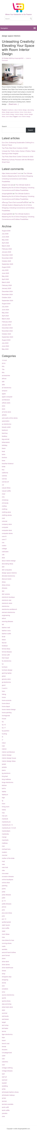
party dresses (6, 895)
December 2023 (7, 328)
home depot (6, 706)
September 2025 (7, 264)
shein (4, 958)
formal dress (6, 649)
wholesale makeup (8, 1095)
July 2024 (5, 306)
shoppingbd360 (7, 193)
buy (3, 469)
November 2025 (7, 258)
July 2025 (5, 270)
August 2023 (6, 340)
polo (3, 916)
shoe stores (6, 964)
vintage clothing (7, 1068)
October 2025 (6, 261)
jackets (4, 767)
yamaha (4, 1113)
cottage (4, 548)
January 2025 (6, 288)
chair (3, 494)
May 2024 (5, 313)
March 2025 (6, 282)
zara (3, 1116)
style (3, 1010)
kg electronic (6, 773)
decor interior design (20, 110)
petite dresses (6, 904)
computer (5, 527)
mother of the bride (8, 858)
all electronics (6, 387)
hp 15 (4, 725)
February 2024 (7, 322)
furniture (4, 667)
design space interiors (12, 112)
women (4, 1101)
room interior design (24, 116)
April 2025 (5, 279)
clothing (4, 509)
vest (3, 1065)
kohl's (4, 788)
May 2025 (5, 276)
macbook (5, 819)
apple (4, 394)
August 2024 (6, 303)
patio (3, 898)
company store (7, 524)
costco (4, 545)
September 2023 (7, 337)
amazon (4, 391)
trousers (4, 1049)
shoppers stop (6, 977)
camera (4, 476)
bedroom (11, 110)
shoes (4, 970)
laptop (4, 791)
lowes (4, 810)
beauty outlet (6, 427)
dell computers (7, 570)
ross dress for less (8, 940)
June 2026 (5, 237)
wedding (5, 1086)
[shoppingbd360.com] (18, 11)
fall (3, 624)
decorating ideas (7, 564)
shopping (5, 980)
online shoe (6, 882)
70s (3, 369)
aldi (3, 381)
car (3, 485)
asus (3, 409)
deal (3, 558)
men (3, 846)
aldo (3, 384)
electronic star (6, 600)
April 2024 (5, 316)
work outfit (5, 1107)
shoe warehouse (7, 967)
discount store (6, 579)
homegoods (6, 715)
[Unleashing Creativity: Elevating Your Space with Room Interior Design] (12, 84)
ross (3, 937)
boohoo (4, 457)
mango (4, 837)
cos (3, 542)
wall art (4, 1077)
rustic (4, 946)
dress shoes (6, 585)
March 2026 (6, 246)
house (4, 718)
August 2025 (6, 267)
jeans (4, 770)
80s (3, 372)
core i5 (4, 536)
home (21, 112)
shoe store (5, 961)
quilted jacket (6, 922)
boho (3, 454)
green (4, 676)
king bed (5, 776)
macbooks (5, 834)
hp (3, 721)
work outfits (5, 1110)
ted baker (5, 1028)
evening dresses (7, 621)
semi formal (6, 955)
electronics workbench (9, 609)
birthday (4, 445)
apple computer (7, 397)
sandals (4, 949)
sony (3, 992)
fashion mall (6, 627)
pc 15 (4, 901)
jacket (4, 764)
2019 (3, 363)
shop (3, 973)
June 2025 (5, 273)
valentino (5, 1062)
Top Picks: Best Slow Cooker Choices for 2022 (17, 156)
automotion (5, 421)
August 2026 (6, 231)
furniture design (7, 670)
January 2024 (6, 325)
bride (3, 466)
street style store (7, 1007)
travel (4, 1040)
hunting (4, 734)
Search (4, 126)
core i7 (4, 539)
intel (3, 746)
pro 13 (4, 919)
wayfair (4, 1083)
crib (3, 554)
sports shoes (6, 1001)
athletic (4, 415)
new (3, 864)
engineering (6, 615)
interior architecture (8, 752)
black (4, 448)
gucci (4, 685)
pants (4, 888)
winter (4, 1098)
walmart (4, 1080)
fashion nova (6, 630)
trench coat (5, 1043)
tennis (4, 1031)
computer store (7, 530)
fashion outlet (6, 633)
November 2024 (7, 294)
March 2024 (6, 319)
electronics (5, 606)
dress (4, 582)
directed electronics (8, 576)
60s (3, 366)
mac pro (4, 816)
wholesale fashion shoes (10, 1092)
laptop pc (5, 794)
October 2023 (6, 334)
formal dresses (7, 652)
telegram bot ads (7, 185)
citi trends (5, 503)
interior (4, 749)
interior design (19, 114)
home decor (27, 112)
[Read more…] (13, 104)
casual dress (6, 488)
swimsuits (5, 1016)
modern (4, 852)
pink (3, 910)
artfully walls (6, 403)
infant (4, 743)
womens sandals (7, 1104)
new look (5, 867)
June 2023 (5, 346)
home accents (6, 700)
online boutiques (7, 879)
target (4, 1022)
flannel (4, 643)
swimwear (5, 1019)
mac (3, 813)
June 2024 (5, 309)
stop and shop (6, 1004)
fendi (3, 636)
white (4, 1089)
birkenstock (6, 442)
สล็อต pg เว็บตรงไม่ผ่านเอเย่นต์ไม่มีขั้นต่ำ (15, 202)
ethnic (4, 618)
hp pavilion (5, 731)
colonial (4, 521)
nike (3, 870)
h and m (4, 688)
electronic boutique (8, 597)
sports (4, 998)
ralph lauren (6, 925)
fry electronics (6, 661)
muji (3, 861)
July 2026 (5, 234)
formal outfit (6, 655)
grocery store (6, 679)
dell (3, 567)
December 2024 (7, 291)
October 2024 (6, 297)
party (3, 892)
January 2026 (6, 252)
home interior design (8, 114)
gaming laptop (6, 673)
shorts (4, 983)
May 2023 (5, 349)
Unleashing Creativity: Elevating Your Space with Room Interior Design (18, 47)
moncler (4, 855)
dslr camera (6, 594)
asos (3, 406)
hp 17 (4, 728)
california (5, 472)
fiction (4, 639)
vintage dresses (7, 1071)
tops (3, 1037)
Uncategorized (7, 1052)
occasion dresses (8, 876)
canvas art (5, 482)
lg (2, 800)
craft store (5, 551)
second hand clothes (9, 952)
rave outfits (5, 928)
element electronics (8, 612)
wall (3, 1074)
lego (3, 797)
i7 (2, 740)
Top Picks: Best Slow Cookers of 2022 (15, 148)
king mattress (6, 779)
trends (4, 1046)
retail (3, 931)
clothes (4, 506)
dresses (4, 588)
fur (3, 664)
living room (5, 806)
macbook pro (6, 822)
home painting (6, 712)
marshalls (5, 840)
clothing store (6, 512)
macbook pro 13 (7, 825)
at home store (6, 412)
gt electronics (6, 682)
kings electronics (7, 782)
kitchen (4, 785)
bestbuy (4, 436)
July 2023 (5, 343)
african (4, 378)
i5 (2, 737)
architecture (6, 400)
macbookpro (6, 831)
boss (3, 460)
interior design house (9, 758)
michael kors (6, 849)
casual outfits (6, 491)
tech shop (5, 1025)
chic (3, 497)
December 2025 (7, 255)
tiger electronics (7, 1034)
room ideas (9, 116)
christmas (5, 500)
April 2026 (5, 243)
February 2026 (7, 249)
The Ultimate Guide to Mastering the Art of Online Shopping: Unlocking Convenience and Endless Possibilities (18, 187)
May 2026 (5, 240)
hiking (4, 694)
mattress (5, 843)
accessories (6, 375)
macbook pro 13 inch (9, 828)
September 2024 (7, 300)
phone (4, 907)
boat (3, 451)
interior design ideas (9, 761)
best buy (5, 433)
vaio (3, 1059)
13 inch (4, 360)
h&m (3, 691)
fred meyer (5, 658)
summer (4, 1013)
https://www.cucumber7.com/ (11, 173)
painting (4, 885)
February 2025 (7, 285)
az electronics (6, 424)
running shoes (6, 943)
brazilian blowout (7, 463)
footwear (5, 646)
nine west (5, 873)
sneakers (5, 989)
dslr (3, 591)
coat (3, 518)
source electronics (8, 995)
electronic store (7, 603)
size (3, 986)
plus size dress (7, 913)
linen (3, 803)
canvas (4, 479)
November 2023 (7, 331)
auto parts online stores (10, 418)
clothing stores (7, 515)
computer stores (7, 533)
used (3, 1055)
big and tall (5, 439)
